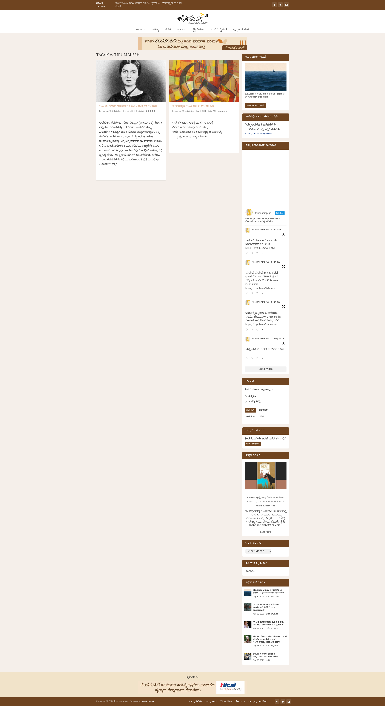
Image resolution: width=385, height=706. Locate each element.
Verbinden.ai (148, 701)
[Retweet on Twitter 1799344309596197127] (252, 294)
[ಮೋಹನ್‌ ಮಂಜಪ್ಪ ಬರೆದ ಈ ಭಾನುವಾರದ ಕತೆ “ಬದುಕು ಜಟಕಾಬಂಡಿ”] (247, 607)
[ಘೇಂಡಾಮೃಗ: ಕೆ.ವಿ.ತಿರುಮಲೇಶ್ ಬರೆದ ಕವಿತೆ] (204, 81)
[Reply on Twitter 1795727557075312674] (247, 359)
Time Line (226, 701)
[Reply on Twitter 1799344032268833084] (247, 330)
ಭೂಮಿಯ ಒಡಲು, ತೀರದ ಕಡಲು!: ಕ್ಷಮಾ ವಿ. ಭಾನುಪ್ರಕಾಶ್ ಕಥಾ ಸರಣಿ (148, 5)
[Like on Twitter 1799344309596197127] (258, 294)
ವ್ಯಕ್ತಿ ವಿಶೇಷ (197, 30)
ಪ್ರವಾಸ (181, 30)
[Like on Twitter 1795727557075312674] (258, 359)
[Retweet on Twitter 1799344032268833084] (252, 330)
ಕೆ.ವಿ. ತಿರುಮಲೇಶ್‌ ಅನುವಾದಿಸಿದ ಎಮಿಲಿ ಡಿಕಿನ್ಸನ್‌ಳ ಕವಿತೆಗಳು (128, 106)
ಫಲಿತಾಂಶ (263, 410)
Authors (240, 701)
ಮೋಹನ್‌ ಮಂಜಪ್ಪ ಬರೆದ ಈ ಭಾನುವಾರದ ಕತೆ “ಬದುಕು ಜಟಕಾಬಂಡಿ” (266, 608)
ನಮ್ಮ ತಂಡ (211, 701)
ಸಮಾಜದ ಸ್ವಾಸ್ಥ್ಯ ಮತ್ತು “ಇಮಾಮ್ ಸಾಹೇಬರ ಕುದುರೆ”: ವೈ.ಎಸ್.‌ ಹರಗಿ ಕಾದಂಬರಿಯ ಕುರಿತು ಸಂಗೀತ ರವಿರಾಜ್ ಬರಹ (266, 502)
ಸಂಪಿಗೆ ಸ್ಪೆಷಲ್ (218, 30)
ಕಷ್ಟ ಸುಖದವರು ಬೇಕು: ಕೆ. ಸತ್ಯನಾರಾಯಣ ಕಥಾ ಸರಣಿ (265, 655)
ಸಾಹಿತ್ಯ (155, 30)
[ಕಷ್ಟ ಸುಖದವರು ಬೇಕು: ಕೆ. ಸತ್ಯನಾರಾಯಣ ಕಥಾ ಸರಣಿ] (247, 656)
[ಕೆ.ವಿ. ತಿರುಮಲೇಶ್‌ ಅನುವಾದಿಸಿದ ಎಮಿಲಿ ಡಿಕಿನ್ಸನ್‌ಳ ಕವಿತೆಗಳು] (131, 81)
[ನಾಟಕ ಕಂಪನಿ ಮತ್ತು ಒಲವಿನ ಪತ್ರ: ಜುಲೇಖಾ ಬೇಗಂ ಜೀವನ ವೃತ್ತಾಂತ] (247, 624)
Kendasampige (260, 230)
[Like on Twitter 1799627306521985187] (258, 253)
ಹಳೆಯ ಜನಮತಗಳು (255, 417)
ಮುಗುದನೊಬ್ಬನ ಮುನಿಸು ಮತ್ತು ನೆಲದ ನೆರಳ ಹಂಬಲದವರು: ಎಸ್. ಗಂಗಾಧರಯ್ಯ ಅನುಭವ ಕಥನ (270, 640)
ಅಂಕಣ (140, 30)
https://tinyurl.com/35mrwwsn (261, 324)
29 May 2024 (277, 338)
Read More (265, 532)
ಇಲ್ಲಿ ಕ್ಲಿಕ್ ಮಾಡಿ (252, 444)
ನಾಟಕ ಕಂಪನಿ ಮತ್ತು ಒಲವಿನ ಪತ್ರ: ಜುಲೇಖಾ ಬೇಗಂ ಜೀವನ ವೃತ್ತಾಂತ (268, 624)
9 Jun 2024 (276, 229)
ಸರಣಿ (168, 30)
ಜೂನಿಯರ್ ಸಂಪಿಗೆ (255, 106)
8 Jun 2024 (276, 262)
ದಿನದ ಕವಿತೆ (140, 111)
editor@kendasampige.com (258, 134)
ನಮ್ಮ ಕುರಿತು (195, 701)
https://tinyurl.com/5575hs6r (260, 248)
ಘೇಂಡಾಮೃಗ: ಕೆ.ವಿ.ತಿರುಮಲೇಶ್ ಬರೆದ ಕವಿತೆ (193, 106)
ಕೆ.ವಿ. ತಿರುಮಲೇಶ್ (114, 111)
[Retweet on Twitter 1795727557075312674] (252, 359)
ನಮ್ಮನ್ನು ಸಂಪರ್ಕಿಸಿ (257, 701)
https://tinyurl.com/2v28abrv (260, 288)
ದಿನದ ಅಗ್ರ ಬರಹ (272, 614)
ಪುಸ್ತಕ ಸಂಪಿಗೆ (241, 30)
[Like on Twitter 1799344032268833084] (258, 330)
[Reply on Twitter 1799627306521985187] (247, 253)
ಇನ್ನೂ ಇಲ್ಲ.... (255, 402)
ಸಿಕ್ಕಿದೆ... (252, 396)
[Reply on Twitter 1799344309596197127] (247, 294)
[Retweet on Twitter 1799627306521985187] (252, 253)
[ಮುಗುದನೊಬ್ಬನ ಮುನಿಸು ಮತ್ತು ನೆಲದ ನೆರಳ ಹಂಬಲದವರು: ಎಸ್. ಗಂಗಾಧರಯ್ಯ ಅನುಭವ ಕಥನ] (247, 639)
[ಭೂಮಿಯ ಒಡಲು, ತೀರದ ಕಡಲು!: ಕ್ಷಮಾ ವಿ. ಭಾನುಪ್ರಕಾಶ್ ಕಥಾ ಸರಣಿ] (247, 592)
